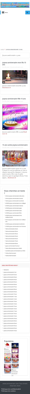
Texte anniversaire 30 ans (11, 231)
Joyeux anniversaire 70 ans (10, 330)
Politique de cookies (8, 391)
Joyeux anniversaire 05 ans (10, 282)
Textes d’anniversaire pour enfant (13, 248)
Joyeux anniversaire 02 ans (10, 274)
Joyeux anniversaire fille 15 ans (14, 99)
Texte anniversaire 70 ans (11, 241)
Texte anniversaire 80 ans (11, 243)
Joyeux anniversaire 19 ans (10, 316)
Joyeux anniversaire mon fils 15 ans (14, 63)
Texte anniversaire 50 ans (11, 236)
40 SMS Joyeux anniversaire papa (13, 208)
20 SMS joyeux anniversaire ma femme (14, 224)
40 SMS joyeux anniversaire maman (14, 205)
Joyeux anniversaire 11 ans (10, 296)
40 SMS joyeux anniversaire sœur (13, 210)
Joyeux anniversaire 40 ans (10, 323)
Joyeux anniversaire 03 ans (10, 277)
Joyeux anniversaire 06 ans (10, 284)
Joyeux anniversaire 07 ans (10, 287)
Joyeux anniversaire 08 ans (10, 289)
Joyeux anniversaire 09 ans (10, 291)
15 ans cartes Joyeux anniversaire (15, 145)
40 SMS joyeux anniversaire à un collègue (15, 203)
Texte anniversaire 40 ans (11, 233)
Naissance (6, 270)
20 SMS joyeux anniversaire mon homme (15, 226)
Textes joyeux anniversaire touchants (14, 201)
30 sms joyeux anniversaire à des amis (14, 196)
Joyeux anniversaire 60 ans (10, 328)
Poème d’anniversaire (10, 253)
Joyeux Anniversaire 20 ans (10, 318)
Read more (6, 87)
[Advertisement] (15, 31)
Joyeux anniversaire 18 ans (10, 313)
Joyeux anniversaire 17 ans (10, 311)
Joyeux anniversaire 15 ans (17, 67)
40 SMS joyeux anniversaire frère (13, 213)
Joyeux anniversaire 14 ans (10, 304)
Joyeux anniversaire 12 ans (10, 299)
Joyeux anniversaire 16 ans (10, 308)
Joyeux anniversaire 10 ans (10, 294)
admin (8, 67)
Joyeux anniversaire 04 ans (10, 279)
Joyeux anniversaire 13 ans (10, 301)
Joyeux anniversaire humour (12, 246)
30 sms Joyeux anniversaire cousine (14, 198)
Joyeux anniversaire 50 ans (10, 325)
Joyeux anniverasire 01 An (10, 272)
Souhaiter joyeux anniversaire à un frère (15, 250)
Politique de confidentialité (11, 389)
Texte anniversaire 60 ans (11, 238)
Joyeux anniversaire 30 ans (10, 321)
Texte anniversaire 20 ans (11, 229)
